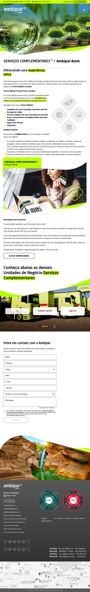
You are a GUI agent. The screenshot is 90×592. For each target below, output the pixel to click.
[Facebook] (6, 542)
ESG (17, 311)
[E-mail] (15, 542)
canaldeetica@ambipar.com (11, 508)
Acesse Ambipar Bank (19, 256)
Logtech (60, 518)
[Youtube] (24, 542)
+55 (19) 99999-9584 (9, 502)
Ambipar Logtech (45, 311)
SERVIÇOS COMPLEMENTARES (27, 61)
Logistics (73, 311)
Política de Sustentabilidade (11, 525)
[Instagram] (28, 542)
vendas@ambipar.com (9, 505)
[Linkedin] (19, 542)
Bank (75, 518)
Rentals (82, 518)
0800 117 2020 (11, 495)
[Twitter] (10, 542)
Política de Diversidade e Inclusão (12, 529)
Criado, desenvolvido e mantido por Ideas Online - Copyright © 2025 (45, 590)
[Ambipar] (14, 10)
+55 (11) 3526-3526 (9, 500)
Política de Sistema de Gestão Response (14, 522)
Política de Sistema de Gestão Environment (15, 519)
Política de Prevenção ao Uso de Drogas (14, 532)
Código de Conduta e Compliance (12, 515)
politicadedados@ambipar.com (12, 512)
